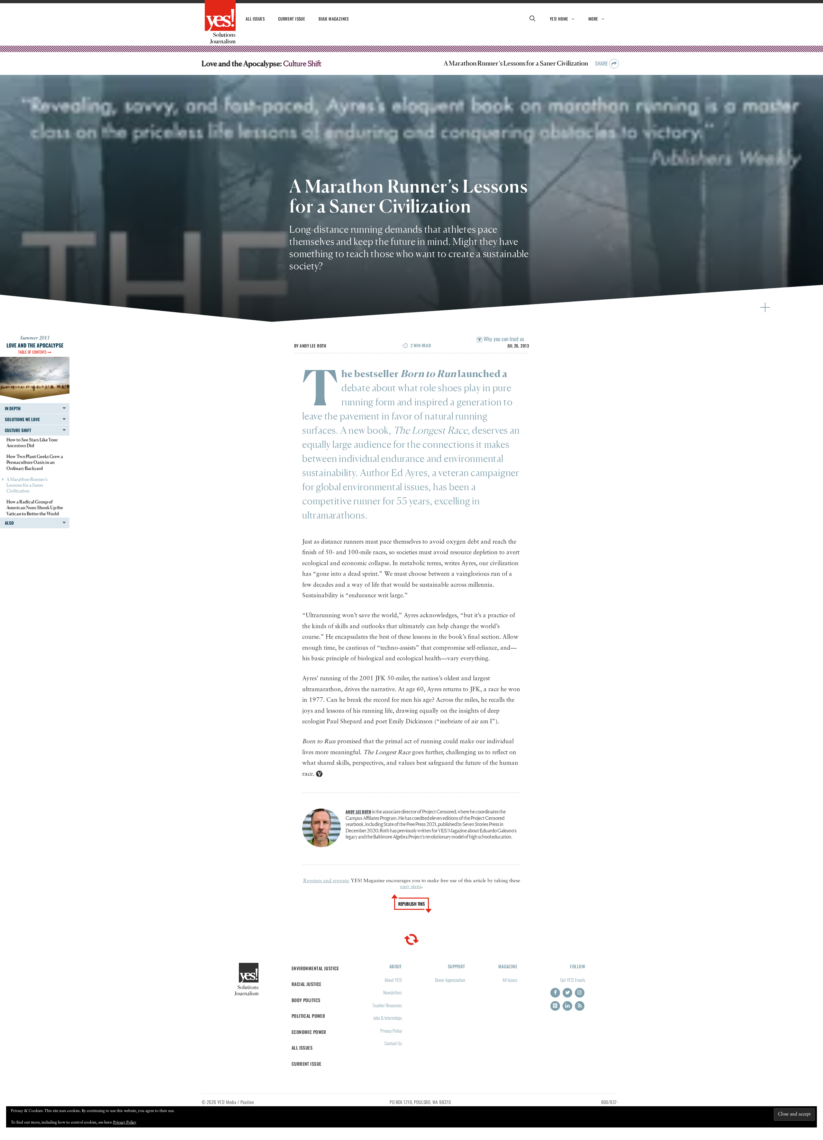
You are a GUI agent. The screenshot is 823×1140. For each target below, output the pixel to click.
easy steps (410, 886)
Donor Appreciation (450, 979)
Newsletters (392, 992)
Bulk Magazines (334, 18)
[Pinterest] (555, 1006)
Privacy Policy (391, 1030)
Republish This (411, 903)
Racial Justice (306, 984)
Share (602, 63)
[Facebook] (555, 993)
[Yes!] (220, 22)
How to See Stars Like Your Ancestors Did (32, 442)
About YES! (393, 979)
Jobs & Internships (387, 1017)
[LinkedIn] (567, 1006)
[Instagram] (579, 993)
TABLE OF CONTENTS (33, 352)
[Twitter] (567, 993)
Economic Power (309, 1031)
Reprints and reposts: (326, 880)
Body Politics (306, 1000)
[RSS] (579, 1006)
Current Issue (291, 18)
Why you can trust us (503, 339)
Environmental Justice (315, 968)
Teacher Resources (387, 1005)
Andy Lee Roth (313, 345)
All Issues (255, 18)
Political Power (308, 1015)
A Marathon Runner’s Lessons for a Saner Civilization (27, 484)
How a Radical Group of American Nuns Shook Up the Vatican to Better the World (34, 507)
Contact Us (393, 1043)
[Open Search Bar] (532, 18)
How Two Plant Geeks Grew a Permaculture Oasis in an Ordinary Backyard (34, 462)
